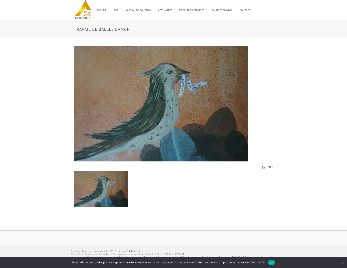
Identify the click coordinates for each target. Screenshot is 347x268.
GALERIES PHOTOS (221, 10)
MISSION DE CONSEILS (138, 10)
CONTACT (244, 10)
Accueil (101, 10)
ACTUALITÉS (165, 10)
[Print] (263, 167)
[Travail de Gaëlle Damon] (173, 103)
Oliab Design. (134, 251)
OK (271, 262)
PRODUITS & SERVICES (191, 10)
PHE (116, 10)
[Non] (342, 262)
